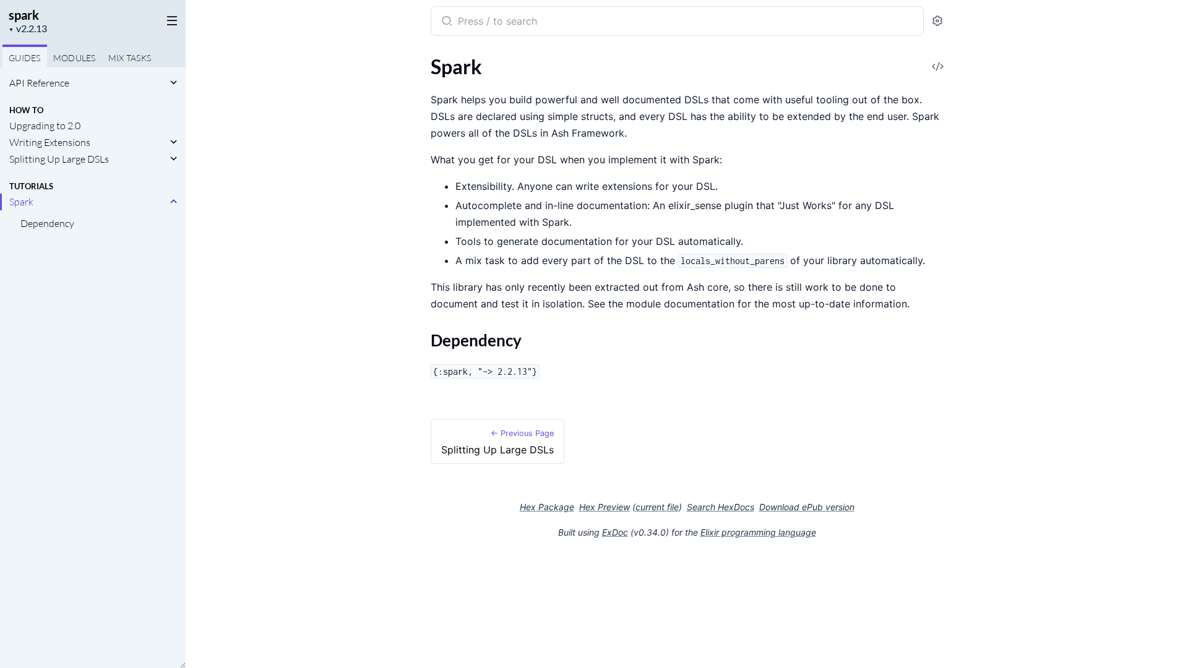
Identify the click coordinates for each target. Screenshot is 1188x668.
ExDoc (615, 532)
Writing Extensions (49, 142)
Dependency (47, 223)
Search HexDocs (720, 507)
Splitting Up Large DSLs (59, 159)
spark (24, 14)
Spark (21, 201)
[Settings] (937, 21)
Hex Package (547, 507)
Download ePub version (806, 507)
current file (657, 507)
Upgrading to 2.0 (44, 125)
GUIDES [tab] (25, 58)
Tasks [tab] (130, 58)
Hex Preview (604, 507)
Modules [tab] (74, 58)
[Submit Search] (446, 22)
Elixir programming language (758, 532)
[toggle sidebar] (169, 20)
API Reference (39, 83)
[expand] (173, 83)
